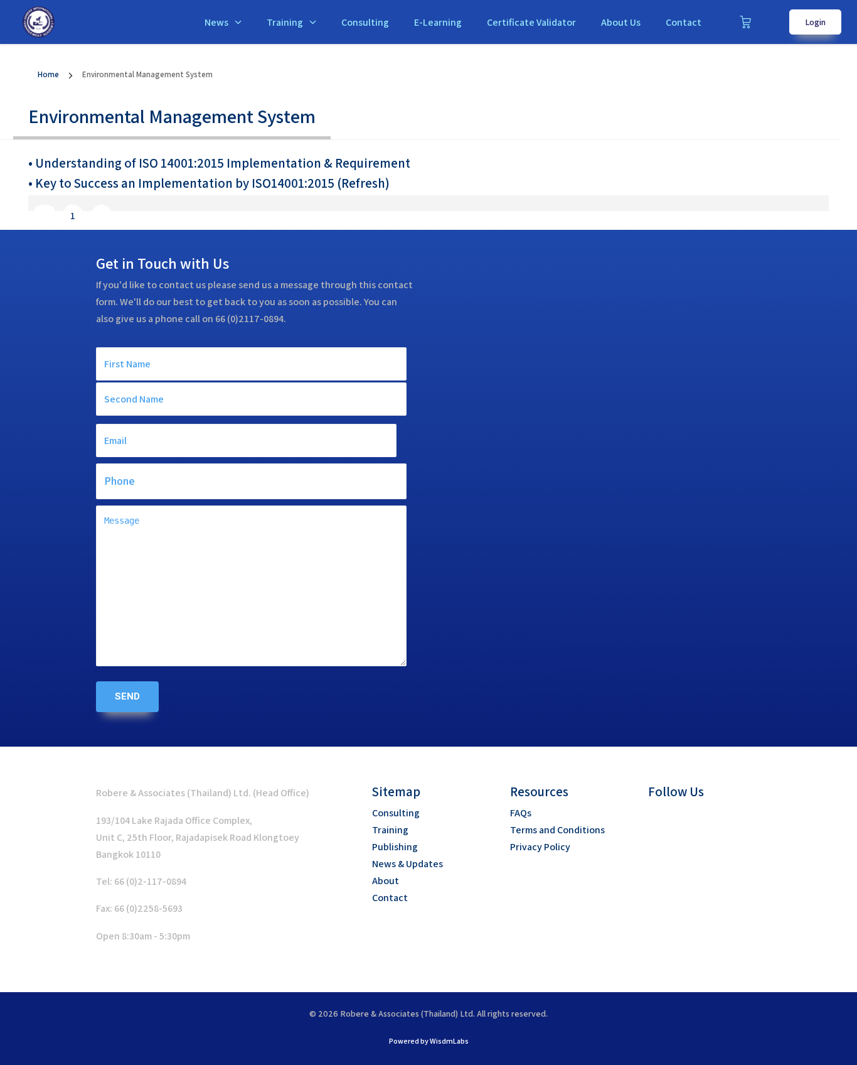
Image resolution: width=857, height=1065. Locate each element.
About (385, 880)
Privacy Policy (540, 846)
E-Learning (438, 22)
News (216, 22)
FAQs (520, 812)
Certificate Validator (531, 22)
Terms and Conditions (557, 829)
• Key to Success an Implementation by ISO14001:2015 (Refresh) (209, 183)
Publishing (395, 846)
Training (285, 22)
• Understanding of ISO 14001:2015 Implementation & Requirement (219, 162)
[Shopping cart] (745, 22)
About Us (621, 22)
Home (48, 74)
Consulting (365, 22)
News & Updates (407, 863)
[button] (657, 820)
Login (815, 22)
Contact (683, 22)
